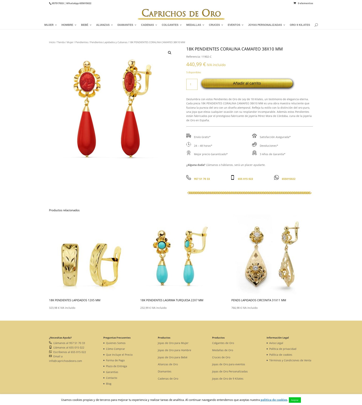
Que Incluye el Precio (119, 354)
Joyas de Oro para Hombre (174, 350)
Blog (108, 383)
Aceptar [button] (295, 400)
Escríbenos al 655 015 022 (69, 352)
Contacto (111, 378)
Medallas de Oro (222, 350)
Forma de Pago (115, 360)
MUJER (49, 25)
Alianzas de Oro (168, 364)
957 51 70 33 (202, 179)
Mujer (70, 42)
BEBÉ (84, 25)
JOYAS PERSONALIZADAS (265, 25)
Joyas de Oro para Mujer (173, 343)
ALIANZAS (103, 25)
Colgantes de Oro (223, 343)
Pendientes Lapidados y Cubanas (108, 42)
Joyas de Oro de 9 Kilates (227, 378)
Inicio (52, 42)
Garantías (112, 372)
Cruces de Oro (221, 357)
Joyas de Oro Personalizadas (230, 371)
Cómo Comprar (115, 349)
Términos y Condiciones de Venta (290, 360)
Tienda (61, 42)
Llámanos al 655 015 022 (68, 347)
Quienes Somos (116, 343)
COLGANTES (170, 25)
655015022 (85, 3)
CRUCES (214, 25)
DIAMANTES (125, 25)
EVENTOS (234, 25)
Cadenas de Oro (168, 378)
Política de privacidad (282, 349)
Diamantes (164, 371)
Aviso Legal (276, 343)
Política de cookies (280, 354)
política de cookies (274, 400)
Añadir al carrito (247, 83)
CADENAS (147, 25)
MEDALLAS (193, 25)
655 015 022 (245, 179)
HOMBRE (67, 25)
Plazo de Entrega (116, 366)
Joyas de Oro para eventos (228, 364)
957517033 (58, 3)
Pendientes (81, 42)
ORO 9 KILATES (300, 25)
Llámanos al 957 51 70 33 (68, 343)
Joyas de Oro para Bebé (172, 357)
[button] (169, 52)
